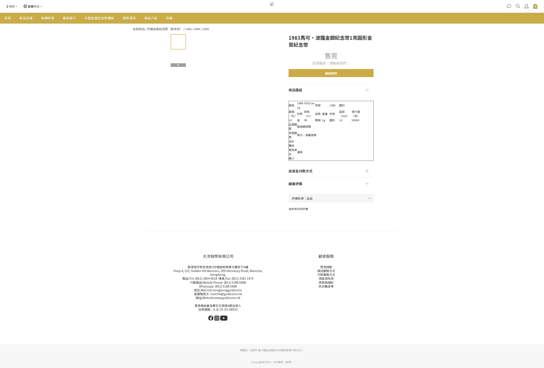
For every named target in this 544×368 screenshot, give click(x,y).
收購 (169, 18)
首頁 (7, 18)
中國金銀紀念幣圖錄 (99, 18)
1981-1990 (192, 29)
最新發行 (69, 18)
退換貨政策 (326, 278)
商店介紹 (150, 18)
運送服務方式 (326, 271)
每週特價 (47, 18)
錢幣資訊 (129, 18)
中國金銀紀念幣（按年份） (165, 29)
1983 (205, 29)
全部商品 (139, 29)
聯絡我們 (331, 73)
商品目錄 (26, 18)
